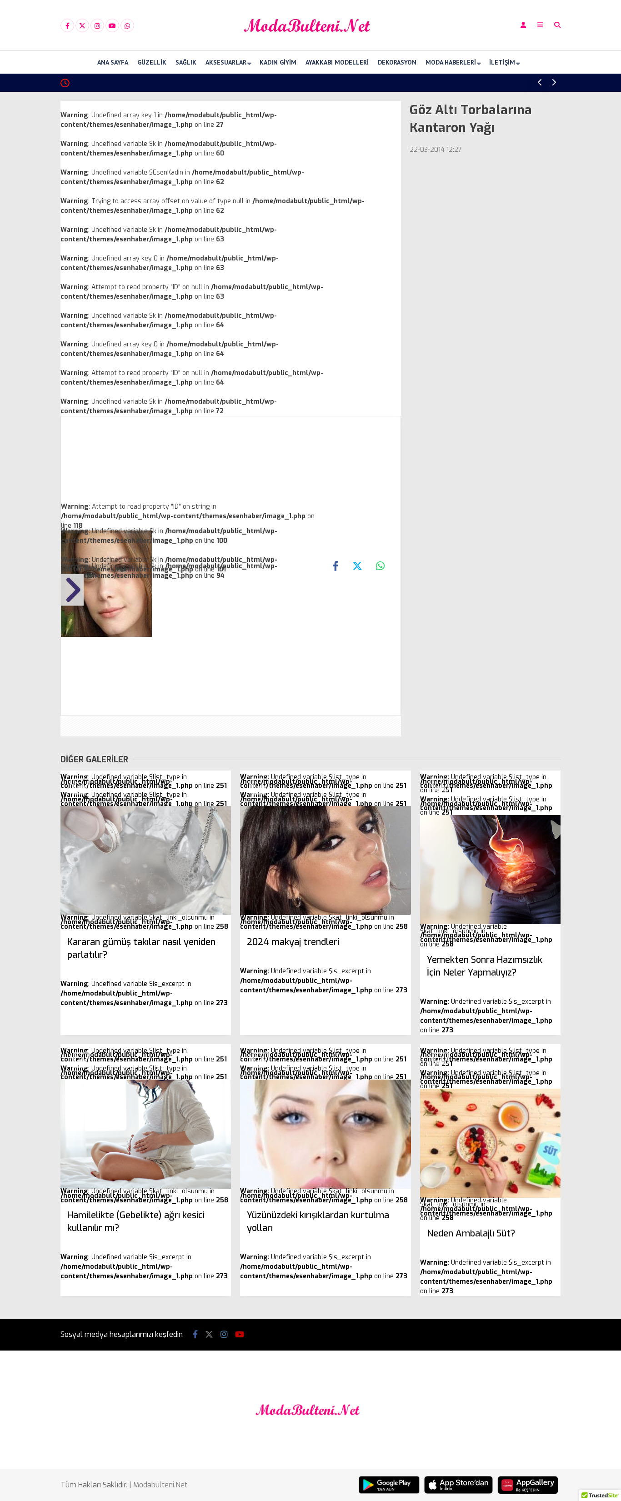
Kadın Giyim (278, 62)
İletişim (502, 62)
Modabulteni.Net (160, 1485)
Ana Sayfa (112, 62)
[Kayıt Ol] (523, 25)
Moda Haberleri (451, 62)
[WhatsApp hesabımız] (127, 26)
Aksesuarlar (225, 62)
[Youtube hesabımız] (112, 26)
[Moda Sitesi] (310, 42)
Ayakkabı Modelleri (337, 62)
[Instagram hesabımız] (97, 26)
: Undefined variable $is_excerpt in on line (144, 971)
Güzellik (151, 62)
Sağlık (185, 62)
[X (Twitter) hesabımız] (82, 26)
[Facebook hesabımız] (67, 26)
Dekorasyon (397, 62)
